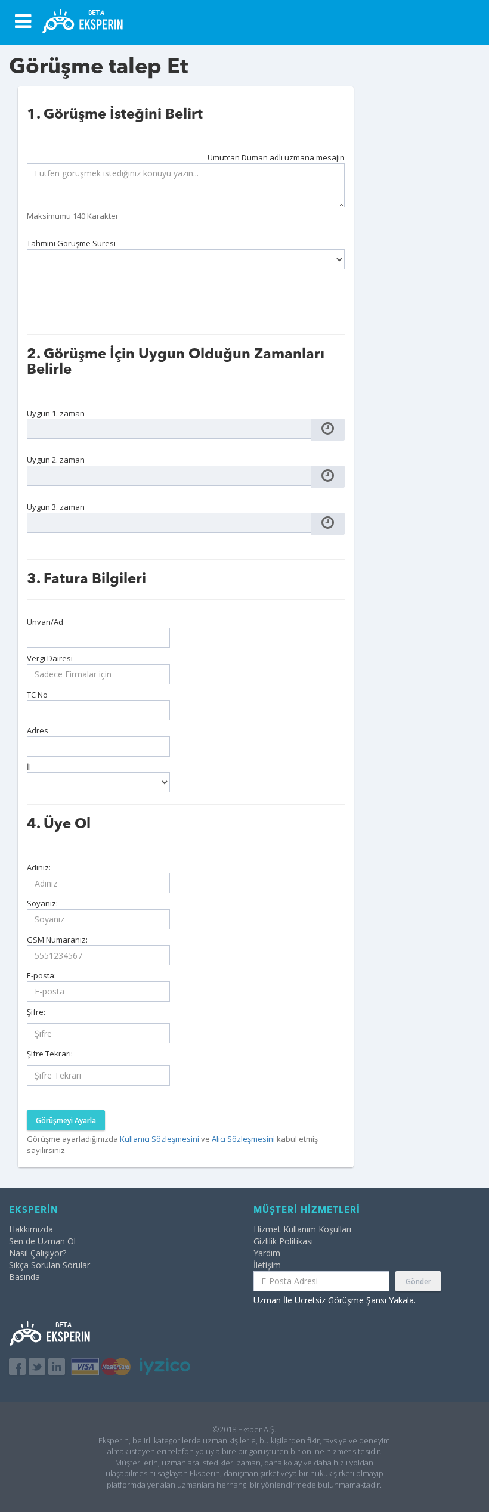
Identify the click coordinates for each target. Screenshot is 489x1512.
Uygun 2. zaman (56, 459)
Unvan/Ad (45, 621)
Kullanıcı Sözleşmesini (160, 1138)
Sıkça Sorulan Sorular (49, 1265)
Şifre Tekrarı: (50, 1053)
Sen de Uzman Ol (42, 1241)
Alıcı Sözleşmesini (244, 1138)
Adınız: (39, 867)
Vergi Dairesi (50, 658)
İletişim (267, 1265)
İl (29, 766)
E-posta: (41, 975)
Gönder (418, 1281)
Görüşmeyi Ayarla (66, 1121)
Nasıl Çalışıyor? (37, 1253)
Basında (24, 1276)
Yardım (266, 1253)
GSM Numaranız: (57, 939)
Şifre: (36, 1011)
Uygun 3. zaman (56, 506)
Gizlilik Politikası (283, 1241)
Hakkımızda (31, 1229)
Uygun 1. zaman (56, 413)
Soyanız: (42, 903)
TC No (37, 694)
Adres (37, 730)
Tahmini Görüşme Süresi (71, 243)
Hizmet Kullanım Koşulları (302, 1229)
